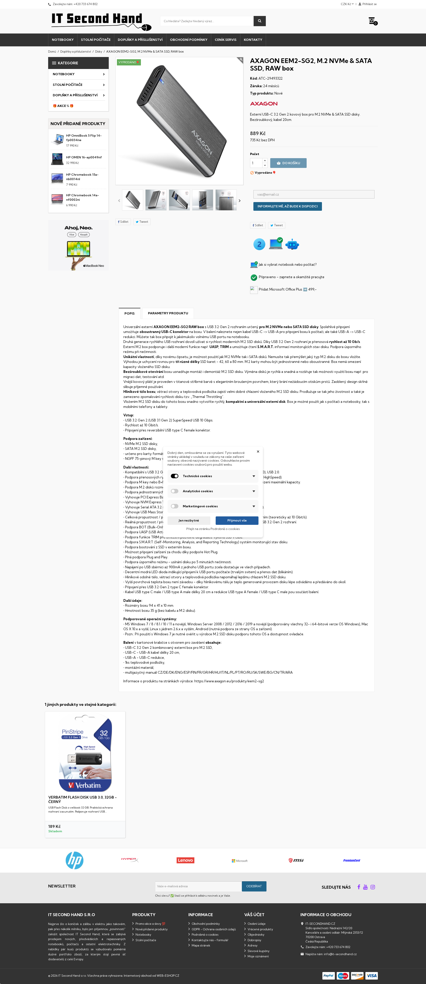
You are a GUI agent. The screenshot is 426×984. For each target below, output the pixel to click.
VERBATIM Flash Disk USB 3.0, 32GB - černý (82, 799)
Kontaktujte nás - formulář (209, 940)
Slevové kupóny (258, 951)
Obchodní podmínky (188, 40)
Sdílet (124, 221)
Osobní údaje (256, 923)
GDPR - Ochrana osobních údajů (213, 929)
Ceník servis (226, 40)
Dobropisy (254, 940)
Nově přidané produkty (151, 929)
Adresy (252, 945)
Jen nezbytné (189, 520)
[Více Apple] (311, 860)
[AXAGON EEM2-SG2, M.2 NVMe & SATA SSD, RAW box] (132, 200)
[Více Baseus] (366, 860)
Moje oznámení (258, 956)
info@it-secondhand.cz (340, 954)
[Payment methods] (350, 975)
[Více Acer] (255, 860)
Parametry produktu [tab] (168, 313)
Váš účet (254, 914)
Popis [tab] (129, 313)
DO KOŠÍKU (288, 163)
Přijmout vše (237, 520)
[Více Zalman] (200, 860)
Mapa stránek (200, 945)
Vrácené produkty (260, 929)
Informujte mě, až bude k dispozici (288, 206)
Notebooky (63, 40)
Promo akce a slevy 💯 (150, 923)
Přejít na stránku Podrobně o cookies (213, 529)
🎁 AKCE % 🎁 (63, 106)
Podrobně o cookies (204, 934)
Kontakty (253, 40)
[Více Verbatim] (145, 860)
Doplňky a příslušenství (140, 40)
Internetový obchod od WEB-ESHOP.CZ (151, 975)
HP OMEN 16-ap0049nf (84, 157)
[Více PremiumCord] (89, 860)
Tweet (143, 221)
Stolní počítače (95, 40)
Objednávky (255, 934)
